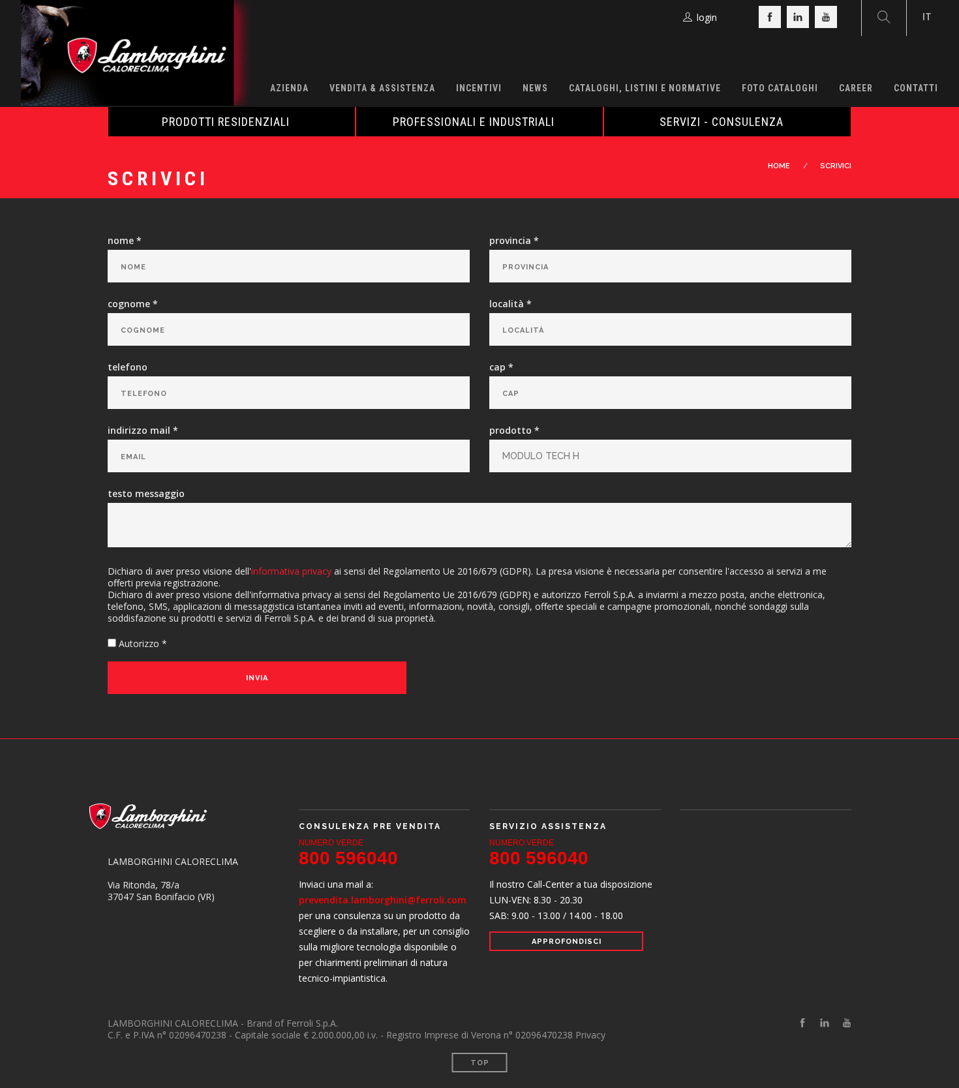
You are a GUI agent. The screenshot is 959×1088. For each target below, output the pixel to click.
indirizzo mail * (143, 430)
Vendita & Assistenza (382, 88)
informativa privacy (291, 571)
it (927, 17)
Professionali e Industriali (474, 121)
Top (479, 1063)
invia (257, 678)
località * (510, 304)
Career (856, 88)
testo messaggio (146, 494)
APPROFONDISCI (566, 941)
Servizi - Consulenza (722, 121)
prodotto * (514, 430)
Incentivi (479, 88)
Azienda (289, 88)
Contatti (916, 88)
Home (779, 166)
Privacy (590, 1035)
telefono (127, 367)
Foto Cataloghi (780, 88)
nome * (125, 241)
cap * (501, 367)
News (535, 88)
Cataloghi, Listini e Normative (645, 88)
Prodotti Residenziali (226, 121)
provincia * (514, 241)
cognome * (133, 304)
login (707, 17)
